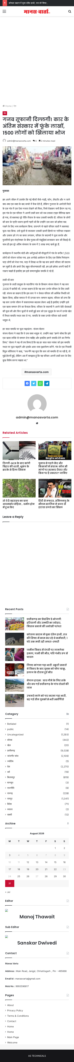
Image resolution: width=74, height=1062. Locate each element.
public (10, 729)
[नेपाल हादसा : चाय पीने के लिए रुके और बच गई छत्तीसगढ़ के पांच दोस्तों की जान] (14, 685)
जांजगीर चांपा (12, 756)
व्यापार (10, 809)
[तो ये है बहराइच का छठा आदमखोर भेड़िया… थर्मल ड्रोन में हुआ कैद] (19, 488)
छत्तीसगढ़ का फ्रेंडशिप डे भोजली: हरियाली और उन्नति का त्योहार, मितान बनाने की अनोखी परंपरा (44, 622)
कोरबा (9, 739)
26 (28, 876)
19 (28, 869)
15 (55, 862)
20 (37, 869)
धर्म (8, 772)
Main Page (13, 1037)
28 (46, 876)
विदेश (9, 804)
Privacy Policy (15, 1010)
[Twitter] (33, 383)
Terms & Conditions (18, 1015)
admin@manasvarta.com (19, 141)
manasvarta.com (37, 372)
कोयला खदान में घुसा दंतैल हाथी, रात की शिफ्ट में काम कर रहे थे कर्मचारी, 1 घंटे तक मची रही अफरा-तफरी (47, 638)
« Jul (7, 892)
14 (46, 862)
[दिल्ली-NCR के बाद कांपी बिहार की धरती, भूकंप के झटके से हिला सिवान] (19, 450)
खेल (9, 745)
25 (18, 876)
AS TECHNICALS (37, 1055)
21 (46, 869)
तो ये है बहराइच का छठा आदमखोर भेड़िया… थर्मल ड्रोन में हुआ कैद (19, 504)
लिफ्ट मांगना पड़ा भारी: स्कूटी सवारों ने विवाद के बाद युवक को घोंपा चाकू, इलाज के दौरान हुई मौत (47, 668)
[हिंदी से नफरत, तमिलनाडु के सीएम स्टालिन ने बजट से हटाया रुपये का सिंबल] (54, 488)
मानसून (10, 782)
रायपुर (9, 798)
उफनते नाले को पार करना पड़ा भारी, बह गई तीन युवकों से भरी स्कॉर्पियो (46, 697)
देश (15, 106)
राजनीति (10, 788)
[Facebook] (27, 383)
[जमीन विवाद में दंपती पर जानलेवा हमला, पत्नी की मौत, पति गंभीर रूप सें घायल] (14, 654)
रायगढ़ (10, 793)
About (10, 1005)
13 (37, 862)
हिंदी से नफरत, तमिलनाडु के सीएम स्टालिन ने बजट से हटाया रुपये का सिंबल (53, 504)
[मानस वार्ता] (37, 11)
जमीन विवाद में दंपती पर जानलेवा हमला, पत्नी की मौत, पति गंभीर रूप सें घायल (47, 653)
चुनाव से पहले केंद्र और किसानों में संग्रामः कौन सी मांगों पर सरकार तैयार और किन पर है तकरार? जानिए (52, 468)
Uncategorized (15, 734)
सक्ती (9, 814)
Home (8, 106)
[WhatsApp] (40, 383)
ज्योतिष (10, 761)
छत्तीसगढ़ (11, 750)
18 (19, 869)
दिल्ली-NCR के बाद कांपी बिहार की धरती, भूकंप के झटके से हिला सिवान (16, 466)
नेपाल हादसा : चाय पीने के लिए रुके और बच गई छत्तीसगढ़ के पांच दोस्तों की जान (48, 684)
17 (10, 869)
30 (64, 876)
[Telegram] (46, 383)
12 (28, 862)
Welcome (12, 1042)
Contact (11, 1021)
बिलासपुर (11, 777)
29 (55, 876)
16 (64, 862)
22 (55, 869)
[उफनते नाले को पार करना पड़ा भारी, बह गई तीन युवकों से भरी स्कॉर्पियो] (14, 700)
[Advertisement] (37, 64)
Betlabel (11, 723)
